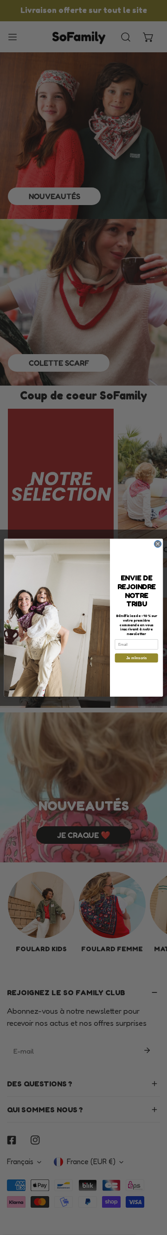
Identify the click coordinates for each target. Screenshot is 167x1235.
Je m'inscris (136, 658)
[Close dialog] (157, 543)
